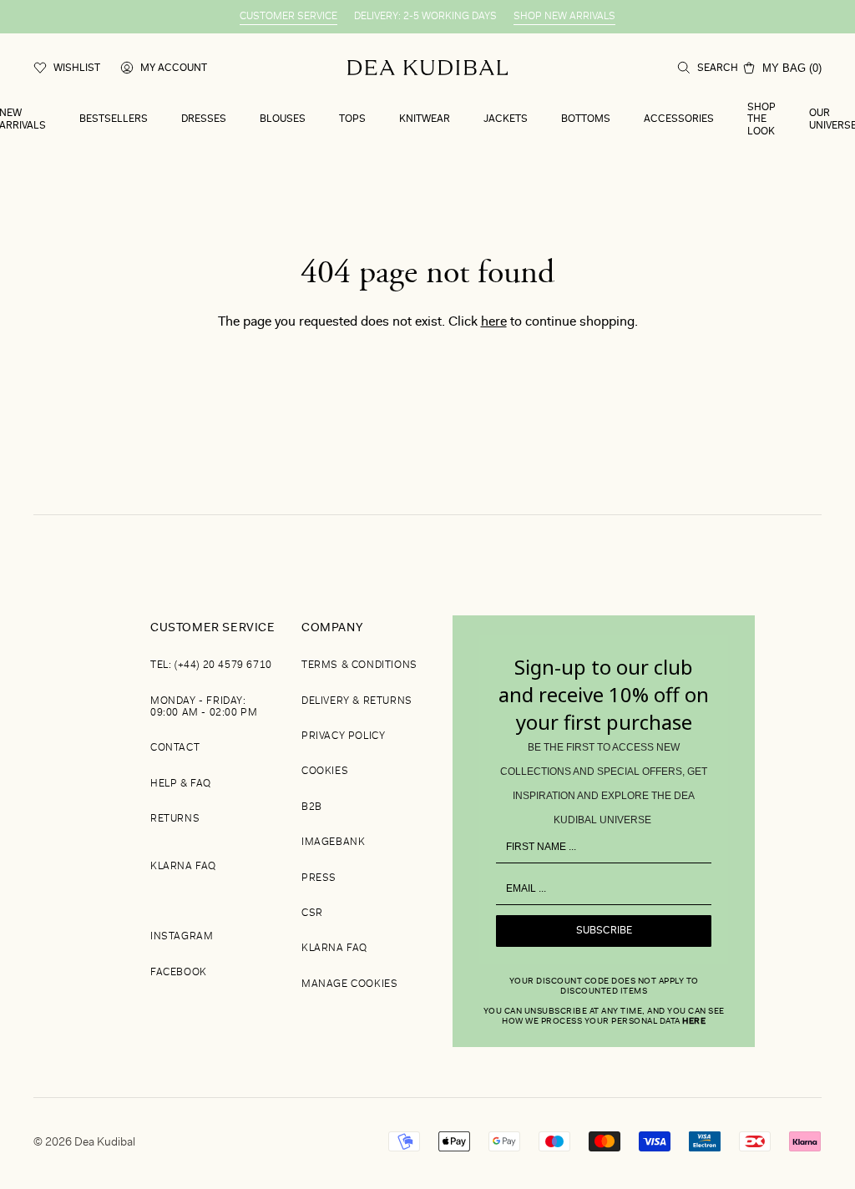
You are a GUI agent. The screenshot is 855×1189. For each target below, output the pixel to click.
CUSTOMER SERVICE (288, 17)
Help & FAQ (180, 784)
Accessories (679, 119)
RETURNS (175, 819)
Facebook (178, 973)
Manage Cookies (349, 984)
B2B (311, 807)
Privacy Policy (343, 736)
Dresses (203, 119)
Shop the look (761, 120)
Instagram (181, 937)
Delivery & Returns (356, 701)
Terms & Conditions (359, 665)
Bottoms (585, 119)
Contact (175, 748)
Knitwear (424, 119)
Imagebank (333, 842)
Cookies (324, 772)
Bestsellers (113, 119)
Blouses (283, 119)
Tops (352, 119)
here (494, 322)
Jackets (505, 119)
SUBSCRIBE (604, 931)
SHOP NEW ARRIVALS (564, 17)
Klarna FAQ (183, 867)
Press (318, 878)
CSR (312, 913)
